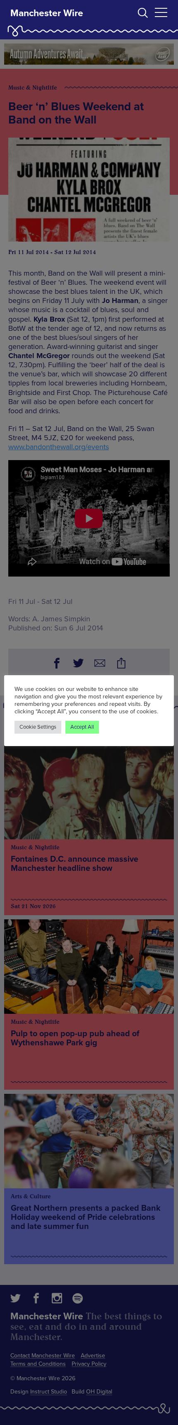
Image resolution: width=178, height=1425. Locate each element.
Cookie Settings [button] (37, 727)
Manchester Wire (46, 13)
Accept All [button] (82, 727)
